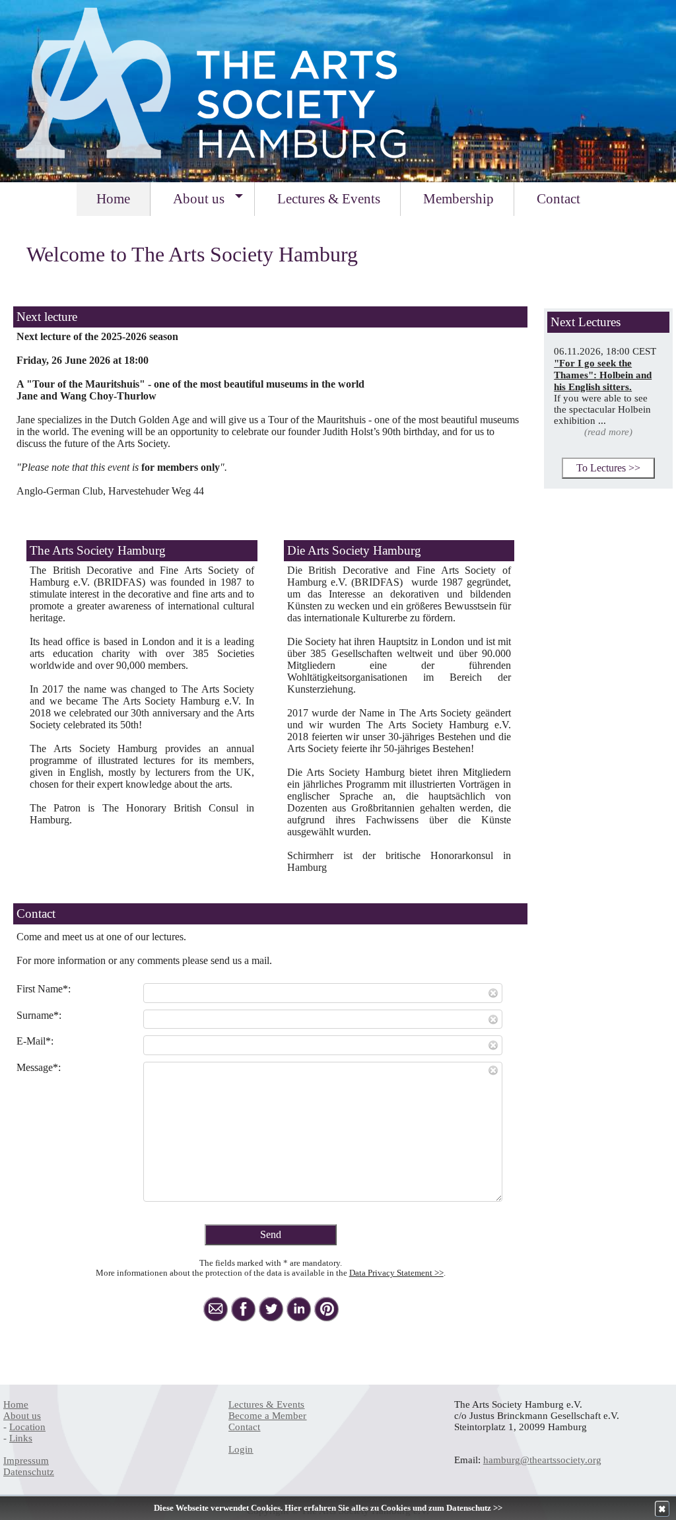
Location (27, 1427)
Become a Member (267, 1415)
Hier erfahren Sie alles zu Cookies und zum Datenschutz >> (393, 1508)
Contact (244, 1427)
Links (20, 1438)
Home (15, 1404)
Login (240, 1449)
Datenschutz (28, 1472)
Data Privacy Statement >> (396, 1273)
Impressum (26, 1460)
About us (22, 1415)
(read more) (608, 432)
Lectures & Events (266, 1404)
